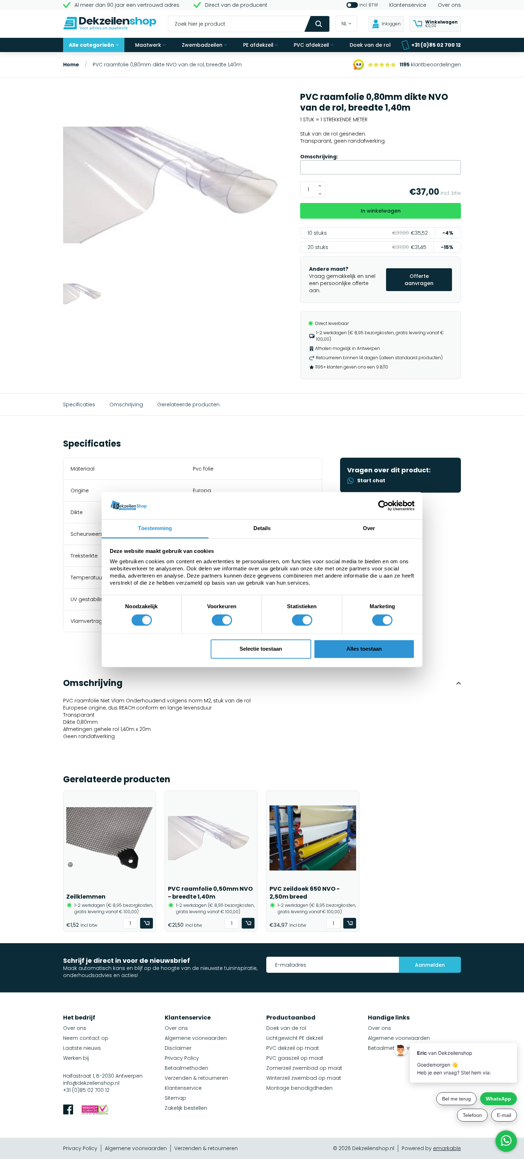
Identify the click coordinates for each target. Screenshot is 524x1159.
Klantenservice (407, 5)
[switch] (222, 620)
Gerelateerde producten (188, 404)
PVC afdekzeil (311, 45)
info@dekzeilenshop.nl (91, 1083)
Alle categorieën (91, 45)
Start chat (371, 480)
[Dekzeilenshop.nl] (109, 24)
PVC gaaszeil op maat (294, 1058)
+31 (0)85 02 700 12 (436, 45)
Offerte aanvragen (419, 280)
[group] (177, 186)
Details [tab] (262, 528)
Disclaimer (178, 1048)
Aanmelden (430, 965)
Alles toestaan (364, 649)
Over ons (449, 5)
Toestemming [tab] (155, 528)
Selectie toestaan (261, 649)
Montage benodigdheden (299, 1088)
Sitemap (175, 1098)
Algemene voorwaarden (196, 1038)
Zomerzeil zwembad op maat (304, 1068)
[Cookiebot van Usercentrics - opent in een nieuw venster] (383, 505)
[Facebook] (68, 1110)
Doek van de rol (370, 45)
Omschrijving (126, 404)
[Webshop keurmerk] (95, 1110)
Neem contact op (85, 1038)
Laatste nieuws (82, 1048)
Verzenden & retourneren (196, 1078)
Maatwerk (148, 45)
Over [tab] (369, 528)
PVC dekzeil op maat (292, 1048)
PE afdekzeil (258, 45)
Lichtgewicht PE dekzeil (294, 1038)
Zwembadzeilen (202, 45)
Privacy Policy (182, 1058)
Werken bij (76, 1058)
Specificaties (79, 404)
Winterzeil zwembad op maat (303, 1078)
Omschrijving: (319, 156)
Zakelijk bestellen (186, 1108)
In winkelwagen (381, 210)
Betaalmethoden (186, 1068)
